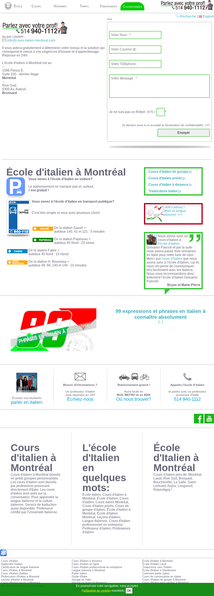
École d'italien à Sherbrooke (159, 570)
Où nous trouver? (133, 399)
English (208, 16)
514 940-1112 (187, 399)
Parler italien (79, 573)
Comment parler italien (155, 573)
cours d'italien (172, 258)
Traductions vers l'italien (157, 567)
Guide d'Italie (79, 576)
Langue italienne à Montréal (88, 570)
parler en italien (26, 402)
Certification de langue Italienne (20, 567)
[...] (160, 316)
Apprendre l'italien (11, 564)
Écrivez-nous (80, 399)
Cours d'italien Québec (14, 573)
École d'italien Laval (154, 564)
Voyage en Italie (81, 579)
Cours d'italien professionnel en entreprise (97, 567)
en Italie (152, 255)
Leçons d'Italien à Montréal (17, 579)
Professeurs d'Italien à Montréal (20, 576)
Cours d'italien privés (165, 178)
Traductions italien (163, 191)
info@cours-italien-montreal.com (31, 40)
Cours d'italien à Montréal (16, 570)
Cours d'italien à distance (168, 184)
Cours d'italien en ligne (85, 564)
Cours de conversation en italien (161, 576)
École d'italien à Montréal (157, 560)
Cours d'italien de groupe (168, 171)
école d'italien (169, 243)
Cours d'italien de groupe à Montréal (164, 579)
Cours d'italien (9, 560)
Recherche (187, 16)
